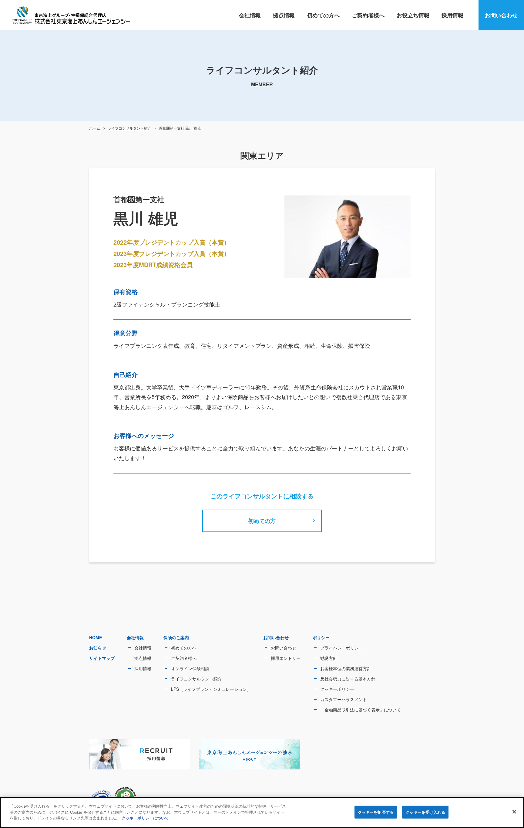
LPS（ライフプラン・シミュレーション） (211, 689)
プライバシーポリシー (341, 648)
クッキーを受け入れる (425, 812)
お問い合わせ (501, 15)
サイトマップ (102, 658)
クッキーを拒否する (376, 812)
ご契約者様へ (368, 15)
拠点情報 (284, 15)
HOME (95, 637)
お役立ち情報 (413, 15)
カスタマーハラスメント (343, 699)
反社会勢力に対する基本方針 (347, 679)
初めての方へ (323, 15)
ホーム (94, 128)
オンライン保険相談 (190, 668)
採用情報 (452, 15)
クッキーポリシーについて (145, 818)
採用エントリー (286, 658)
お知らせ (97, 648)
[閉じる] (514, 812)
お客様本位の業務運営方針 (345, 668)
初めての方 (262, 521)
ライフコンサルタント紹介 (129, 128)
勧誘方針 (328, 658)
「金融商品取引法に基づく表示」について (360, 710)
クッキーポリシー (337, 689)
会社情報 (250, 15)
